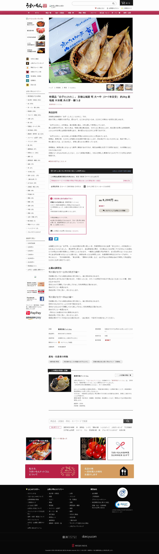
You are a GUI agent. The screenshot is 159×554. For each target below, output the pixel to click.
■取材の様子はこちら (56, 161)
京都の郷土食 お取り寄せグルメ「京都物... (107, 361)
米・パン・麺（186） (34, 107)
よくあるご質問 (32, 505)
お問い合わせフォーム (35, 528)
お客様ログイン (114, 8)
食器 (71, 508)
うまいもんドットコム (94, 380)
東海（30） (31, 198)
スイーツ (79, 430)
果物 (50, 502)
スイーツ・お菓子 (54, 508)
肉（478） (31, 104)
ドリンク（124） (33, 141)
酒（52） (30, 145)
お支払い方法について (35, 508)
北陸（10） (31, 205)
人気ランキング (117, 427)
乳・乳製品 (73, 499)
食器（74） (31, 164)
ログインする (32, 493)
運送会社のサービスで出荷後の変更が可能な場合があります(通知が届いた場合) (76, 180)
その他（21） (32, 171)
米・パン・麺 (53, 511)
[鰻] (35, 25)
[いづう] (35, 45)
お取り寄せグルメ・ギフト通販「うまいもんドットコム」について (52, 471)
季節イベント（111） (34, 224)
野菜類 (58, 87)
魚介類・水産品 (54, 493)
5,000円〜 (31, 251)
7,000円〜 (31, 254)
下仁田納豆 (128, 427)
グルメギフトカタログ (109, 430)
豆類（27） (31, 119)
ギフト (37, 13)
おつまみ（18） (32, 183)
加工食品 (52, 514)
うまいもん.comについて (35, 496)
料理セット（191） (33, 153)
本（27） (30, 168)
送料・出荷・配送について (36, 516)
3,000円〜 (31, 247)
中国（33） (31, 209)
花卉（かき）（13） (34, 175)
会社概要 (95, 493)
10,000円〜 (31, 258)
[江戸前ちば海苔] (35, 39)
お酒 (71, 493)
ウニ (85, 430)
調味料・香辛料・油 (55, 523)
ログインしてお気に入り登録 (115, 210)
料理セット (52, 517)
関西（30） (31, 202)
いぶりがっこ (105, 427)
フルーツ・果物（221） (35, 115)
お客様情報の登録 (33, 499)
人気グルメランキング (37, 63)
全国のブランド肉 (36, 72)
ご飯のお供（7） (33, 179)
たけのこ (73, 87)
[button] (122, 504)
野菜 (65, 87)
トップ (51, 87)
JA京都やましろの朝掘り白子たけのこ (76, 361)
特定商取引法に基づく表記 (100, 502)
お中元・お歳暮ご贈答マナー (36, 269)
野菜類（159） (32, 111)
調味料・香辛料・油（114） (36, 134)
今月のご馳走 (35, 59)
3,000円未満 (31, 243)
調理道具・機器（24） (34, 160)
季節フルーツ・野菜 (36, 67)
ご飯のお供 (73, 520)
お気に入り (100, 8)
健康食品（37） (32, 149)
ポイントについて (33, 519)
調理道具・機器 (75, 505)
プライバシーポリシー (99, 499)
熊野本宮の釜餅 (69, 427)
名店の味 (122, 430)
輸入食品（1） (32, 221)
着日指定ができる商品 (34, 96)
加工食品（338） (33, 130)
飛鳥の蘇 (96, 427)
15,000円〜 (31, 262)
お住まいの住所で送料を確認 (122, 171)
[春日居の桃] (35, 32)
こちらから (74, 231)
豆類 (71, 502)
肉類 (50, 496)
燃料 (71, 511)
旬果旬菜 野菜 (54, 361)
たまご (51, 499)
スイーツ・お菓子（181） (35, 137)
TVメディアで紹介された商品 (79, 523)
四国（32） (31, 213)
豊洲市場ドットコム (55, 104)
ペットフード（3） (33, 228)
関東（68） (31, 190)
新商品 (82, 427)
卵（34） (30, 122)
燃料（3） (31, 156)
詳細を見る (126, 180)
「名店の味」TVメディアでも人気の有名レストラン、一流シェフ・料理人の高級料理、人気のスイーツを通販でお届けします (107, 471)
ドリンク (72, 496)
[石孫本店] (35, 52)
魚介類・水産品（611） (35, 100)
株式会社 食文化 (81, 546)
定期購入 (33, 80)
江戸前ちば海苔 (69, 430)
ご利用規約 (95, 496)
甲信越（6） (31, 194)
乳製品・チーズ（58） (34, 126)
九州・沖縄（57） (33, 217)
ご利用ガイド (127, 8)
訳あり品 (33, 85)
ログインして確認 (66, 342)
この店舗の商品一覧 (125, 375)
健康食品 (52, 520)
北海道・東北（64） (34, 187)
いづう (88, 427)
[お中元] (34, 19)
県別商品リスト (32, 266)
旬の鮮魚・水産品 (36, 76)
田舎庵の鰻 (93, 430)
